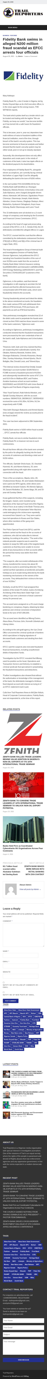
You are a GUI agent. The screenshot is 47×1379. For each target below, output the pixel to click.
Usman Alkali (17, 1046)
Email (6, 961)
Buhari (33, 1013)
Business (6, 35)
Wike (32, 1046)
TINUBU (29, 1043)
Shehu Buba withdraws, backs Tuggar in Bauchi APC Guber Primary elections (27, 1082)
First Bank (35, 1020)
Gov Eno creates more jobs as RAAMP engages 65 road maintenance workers (26, 1103)
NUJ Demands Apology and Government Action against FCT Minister (27, 1113)
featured (15, 1020)
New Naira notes (16, 1033)
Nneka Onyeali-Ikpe (11, 1039)
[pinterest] (30, 2)
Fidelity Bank (24, 1020)
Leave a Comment (31, 56)
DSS (24, 1016)
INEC (14, 1030)
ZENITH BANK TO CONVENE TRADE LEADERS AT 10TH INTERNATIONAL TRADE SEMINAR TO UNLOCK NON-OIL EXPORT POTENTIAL (23, 1198)
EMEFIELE (38, 1016)
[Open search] (41, 27)
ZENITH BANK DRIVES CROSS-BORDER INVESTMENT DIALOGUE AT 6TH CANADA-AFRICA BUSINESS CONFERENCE (21, 1224)
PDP (29, 1039)
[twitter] (26, 2)
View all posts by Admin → (30, 889)
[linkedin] (33, 2)
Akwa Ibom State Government (28, 1010)
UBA (35, 1043)
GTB (33, 1023)
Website (6, 972)
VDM (26, 1046)
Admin (20, 56)
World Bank (8, 1049)
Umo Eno (7, 1046)
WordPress (16, 1376)
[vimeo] (39, 2)
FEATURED (13, 35)
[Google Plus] (42, 2)
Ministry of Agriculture (34, 1030)
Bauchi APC (24, 1013)
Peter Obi (37, 1039)
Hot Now (7, 1030)
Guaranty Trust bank (20, 1026)
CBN (39, 1013)
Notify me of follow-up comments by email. (20, 986)
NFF (37, 1033)
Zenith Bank (19, 1049)
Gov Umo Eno (25, 1023)
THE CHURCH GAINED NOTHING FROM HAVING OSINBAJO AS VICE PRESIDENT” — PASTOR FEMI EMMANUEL (27, 1073)
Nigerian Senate (9, 1036)
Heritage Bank (34, 1026)
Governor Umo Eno (11, 1023)
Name (6, 951)
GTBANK (7, 1026)
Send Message (23, 1360)
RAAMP (6, 1043)
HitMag (26, 1376)
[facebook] (23, 2)
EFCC (30, 1016)
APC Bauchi (13, 1013)
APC (5, 1013)
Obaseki (23, 1039)
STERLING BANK (18, 1043)
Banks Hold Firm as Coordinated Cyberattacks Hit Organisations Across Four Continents (23, 848)
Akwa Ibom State (10, 1010)
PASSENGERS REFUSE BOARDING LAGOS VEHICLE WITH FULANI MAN (27, 1093)
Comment (8, 921)
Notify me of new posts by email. (19, 995)
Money (6, 1033)
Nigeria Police (22, 1036)
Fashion (7, 1020)
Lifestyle (21, 1030)
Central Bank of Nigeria (12, 1016)
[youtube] (36, 2)
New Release (29, 1033)
